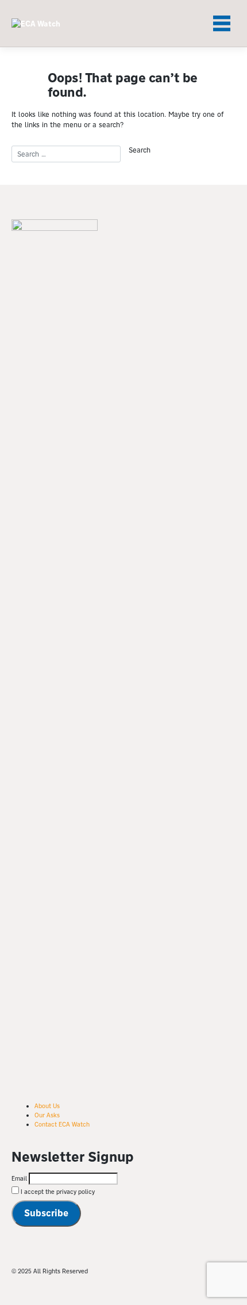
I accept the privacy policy (57, 1192)
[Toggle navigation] (222, 23)
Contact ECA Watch (62, 1124)
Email (19, 1178)
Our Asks (47, 1115)
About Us (47, 1106)
